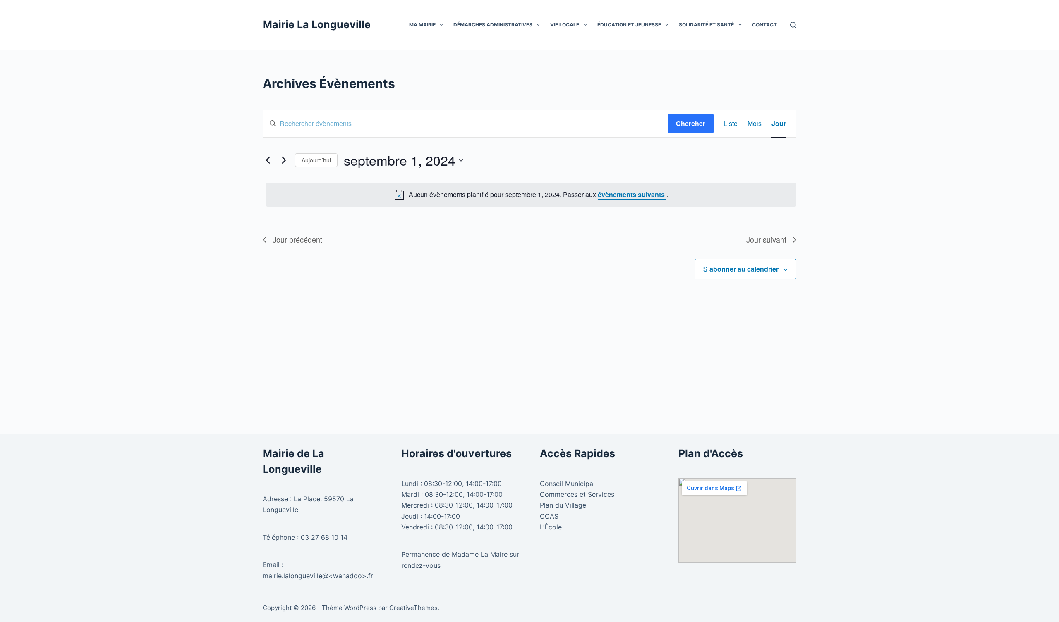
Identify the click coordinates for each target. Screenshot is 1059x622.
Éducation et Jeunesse (629, 24)
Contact (764, 24)
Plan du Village (563, 505)
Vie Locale (564, 24)
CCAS (549, 516)
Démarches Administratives (492, 24)
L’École (551, 527)
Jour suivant (766, 239)
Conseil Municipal (567, 483)
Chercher (690, 123)
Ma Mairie (422, 24)
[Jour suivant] (284, 160)
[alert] (531, 195)
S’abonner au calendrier (741, 269)
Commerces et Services (577, 494)
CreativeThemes (413, 608)
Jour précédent (297, 239)
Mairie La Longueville (317, 24)
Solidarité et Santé (706, 24)
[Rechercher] (793, 25)
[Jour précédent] (268, 160)
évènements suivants (632, 194)
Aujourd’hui (316, 160)
